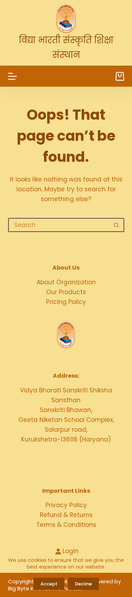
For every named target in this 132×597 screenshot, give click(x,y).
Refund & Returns (66, 515)
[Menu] (12, 76)
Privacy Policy (66, 505)
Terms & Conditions (66, 524)
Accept (48, 584)
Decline (83, 584)
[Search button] (116, 225)
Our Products (66, 292)
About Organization (66, 282)
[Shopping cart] (119, 76)
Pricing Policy (66, 302)
